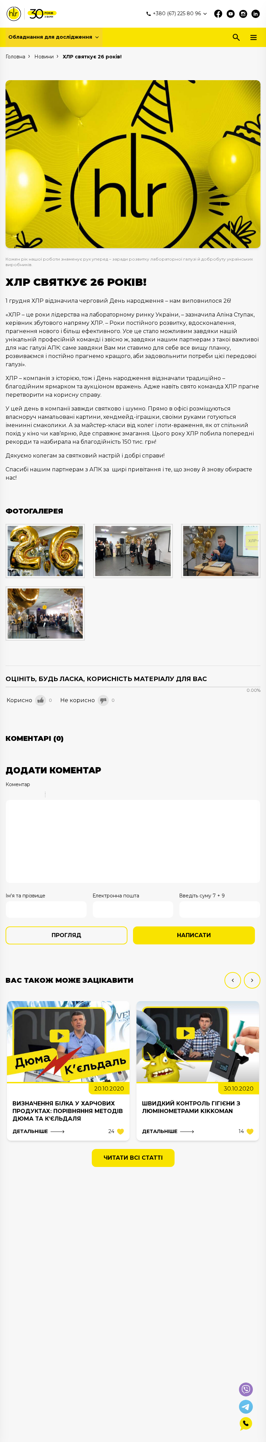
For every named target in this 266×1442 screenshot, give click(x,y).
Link (71, 795)
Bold (10, 795)
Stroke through (37, 795)
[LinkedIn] (255, 14)
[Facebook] (218, 14)
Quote (53, 795)
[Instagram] (243, 14)
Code (62, 795)
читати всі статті (133, 1157)
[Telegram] (246, 1407)
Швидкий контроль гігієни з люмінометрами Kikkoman (191, 1107)
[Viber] (246, 1389)
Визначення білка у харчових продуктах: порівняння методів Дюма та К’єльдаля (67, 1111)
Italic (19, 795)
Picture (80, 795)
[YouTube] (231, 14)
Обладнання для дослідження (50, 37)
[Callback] (246, 1424)
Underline (28, 795)
